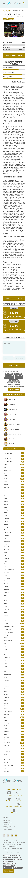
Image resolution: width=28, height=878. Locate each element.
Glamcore (6, 592)
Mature (5, 637)
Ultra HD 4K (7, 760)
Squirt (5, 728)
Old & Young (7, 657)
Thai (5, 748)
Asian (5, 473)
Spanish (6, 720)
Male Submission (8, 632)
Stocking (6, 734)
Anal (5, 467)
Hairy (5, 598)
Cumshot (6, 535)
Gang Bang (7, 583)
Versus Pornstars (16, 789)
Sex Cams (14, 812)
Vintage (6, 762)
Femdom (6, 572)
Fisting (5, 575)
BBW (5, 476)
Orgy (5, 660)
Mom (5, 646)
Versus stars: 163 (14, 384)
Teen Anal (6, 745)
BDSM (5, 478)
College (6, 521)
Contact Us (6, 819)
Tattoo (5, 740)
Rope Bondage (8, 700)
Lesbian (6, 623)
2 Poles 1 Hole (13, 399)
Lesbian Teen (7, 629)
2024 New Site (8, 456)
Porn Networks (18, 795)
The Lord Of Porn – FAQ (9, 826)
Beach (5, 481)
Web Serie (6, 771)
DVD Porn (6, 549)
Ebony (5, 552)
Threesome (7, 751)
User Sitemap (6, 820)
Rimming (6, 697)
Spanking (6, 723)
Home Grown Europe (14, 429)
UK (5, 757)
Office (5, 654)
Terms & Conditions (8, 822)
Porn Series (9, 806)
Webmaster (6, 828)
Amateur (6, 464)
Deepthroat (7, 541)
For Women (7, 578)
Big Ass (6, 484)
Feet (5, 566)
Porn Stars (9, 801)
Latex (21, 10)
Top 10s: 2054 (9, 376)
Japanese (6, 615)
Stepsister (6, 731)
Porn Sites (16, 10)
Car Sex (6, 507)
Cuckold (6, 530)
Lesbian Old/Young (9, 626)
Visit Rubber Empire (14, 55)
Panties (6, 663)
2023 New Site (8, 453)
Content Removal (7, 829)
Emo (5, 555)
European (6, 558)
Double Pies (12, 444)
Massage (6, 635)
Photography (7, 674)
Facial (5, 561)
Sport (5, 725)
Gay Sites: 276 (9, 378)
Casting (6, 510)
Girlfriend (6, 589)
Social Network (8, 711)
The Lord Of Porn (7, 10)
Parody (6, 666)
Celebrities (7, 512)
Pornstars (6, 680)
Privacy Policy (6, 824)
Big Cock (6, 487)
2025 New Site (8, 459)
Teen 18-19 (7, 742)
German (6, 586)
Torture (5, 754)
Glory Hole (6, 595)
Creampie (6, 527)
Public (5, 691)
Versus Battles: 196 (13, 382)
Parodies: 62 (8, 386)
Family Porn (7, 564)
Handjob (6, 600)
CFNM (5, 515)
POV (5, 683)
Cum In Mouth (7, 532)
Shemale (6, 708)
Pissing (6, 677)
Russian (6, 703)
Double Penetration (9, 547)
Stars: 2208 (18, 373)
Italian (5, 612)
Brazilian (6, 501)
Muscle (6, 652)
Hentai (5, 603)
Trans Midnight (13, 409)
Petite (5, 671)
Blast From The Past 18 (15, 434)
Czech (5, 538)
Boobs (5, 498)
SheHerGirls (12, 439)
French (6, 581)
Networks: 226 (14, 380)
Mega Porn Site (8, 640)
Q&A (8, 789)
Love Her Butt (12, 414)
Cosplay (6, 524)
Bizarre (6, 493)
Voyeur (6, 768)
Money (5, 649)
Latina (5, 620)
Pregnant (6, 686)
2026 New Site (8, 461)
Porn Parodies (18, 801)
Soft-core (6, 714)
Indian (5, 606)
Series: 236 (19, 378)
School (6, 706)
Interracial (6, 609)
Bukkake (6, 504)
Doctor (5, 544)
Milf (5, 643)
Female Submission (9, 569)
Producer (6, 689)
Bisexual (6, 490)
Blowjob (6, 495)
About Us (5, 817)
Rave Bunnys (12, 419)
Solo (5, 717)
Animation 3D (7, 470)
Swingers (6, 737)
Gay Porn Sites (18, 806)
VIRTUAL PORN (8, 765)
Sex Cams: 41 (19, 386)
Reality (6, 694)
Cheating (6, 518)
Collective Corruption (14, 424)
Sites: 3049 (9, 373)
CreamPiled (12, 404)
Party (5, 669)
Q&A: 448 (19, 376)
